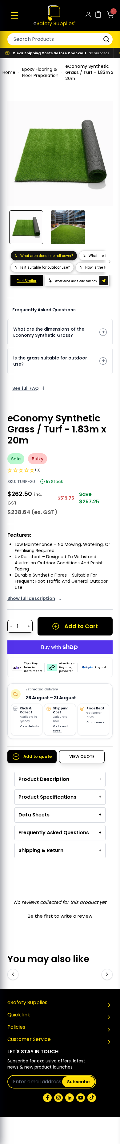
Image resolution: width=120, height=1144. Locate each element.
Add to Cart (81, 626)
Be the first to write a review (60, 916)
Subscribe (78, 1082)
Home (8, 72)
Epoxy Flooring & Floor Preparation (40, 72)
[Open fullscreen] (103, 110)
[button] (14, 15)
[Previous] (12, 974)
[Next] (107, 974)
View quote (81, 756)
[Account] (88, 15)
